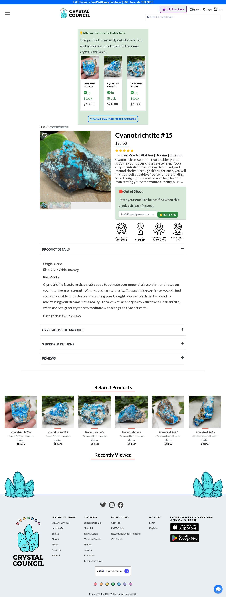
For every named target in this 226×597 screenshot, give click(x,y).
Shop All (88, 528)
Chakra (55, 539)
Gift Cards (116, 539)
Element (56, 555)
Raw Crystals (91, 533)
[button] (218, 589)
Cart (220, 9)
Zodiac (55, 533)
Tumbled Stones (92, 539)
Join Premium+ (175, 9)
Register (153, 528)
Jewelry (88, 549)
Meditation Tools (93, 560)
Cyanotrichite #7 (168, 431)
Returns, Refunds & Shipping (126, 533)
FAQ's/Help (117, 528)
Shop (42, 126)
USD (196, 9)
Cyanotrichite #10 (58, 431)
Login (152, 522)
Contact (115, 522)
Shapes (87, 544)
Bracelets (89, 555)
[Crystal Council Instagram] (113, 506)
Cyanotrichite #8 (131, 431)
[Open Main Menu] (7, 13)
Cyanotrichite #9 (94, 431)
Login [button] (209, 9)
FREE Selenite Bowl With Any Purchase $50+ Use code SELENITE (113, 2)
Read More (178, 182)
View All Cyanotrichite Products (113, 118)
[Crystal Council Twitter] (104, 506)
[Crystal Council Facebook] (121, 506)
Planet (55, 544)
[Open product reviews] (124, 150)
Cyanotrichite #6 (205, 431)
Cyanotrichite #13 (21, 431)
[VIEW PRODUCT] (21, 412)
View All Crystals (60, 522)
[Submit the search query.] (148, 16)
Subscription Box (93, 522)
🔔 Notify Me (167, 214)
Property (56, 549)
